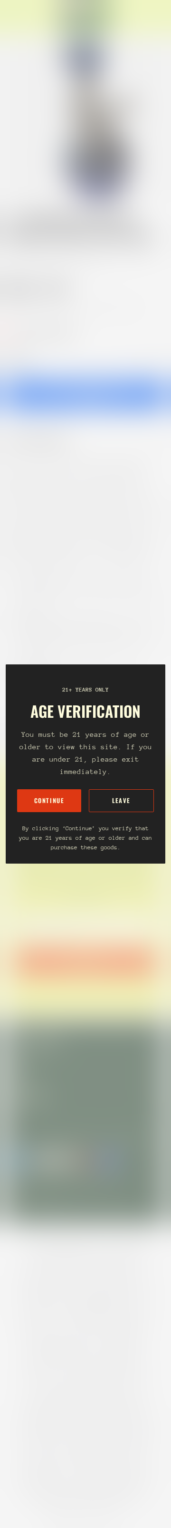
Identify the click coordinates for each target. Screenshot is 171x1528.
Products (49, 255)
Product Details (45, 440)
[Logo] (85, 17)
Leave (121, 800)
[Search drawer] (152, 17)
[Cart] (159, 17)
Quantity (17, 359)
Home (15, 255)
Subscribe (85, 961)
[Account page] (30, 17)
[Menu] (17, 17)
